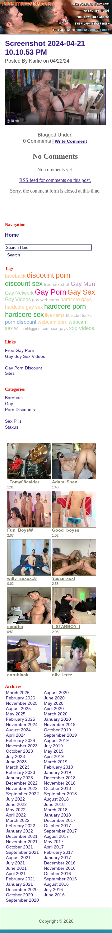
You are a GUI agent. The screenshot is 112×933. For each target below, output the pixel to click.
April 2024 (16, 735)
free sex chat (56, 284)
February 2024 (20, 740)
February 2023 (20, 772)
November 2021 (22, 841)
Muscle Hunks (79, 315)
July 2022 (15, 799)
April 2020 (54, 708)
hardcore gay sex (24, 307)
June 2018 (54, 804)
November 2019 (60, 724)
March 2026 (18, 692)
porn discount (20, 322)
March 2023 (18, 767)
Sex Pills (13, 421)
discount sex (24, 283)
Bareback (14, 397)
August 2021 (18, 857)
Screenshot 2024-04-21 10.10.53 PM (45, 47)
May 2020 (53, 703)
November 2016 (60, 868)
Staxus (11, 427)
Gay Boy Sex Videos (25, 356)
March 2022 (18, 820)
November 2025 (22, 703)
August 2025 (18, 708)
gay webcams (45, 299)
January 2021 (19, 884)
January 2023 (19, 777)
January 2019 (57, 772)
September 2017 (60, 830)
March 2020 (56, 713)
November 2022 (22, 788)
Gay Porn (50, 292)
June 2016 (54, 894)
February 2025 (20, 719)
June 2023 (16, 761)
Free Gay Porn (19, 350)
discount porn (48, 275)
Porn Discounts (20, 409)
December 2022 (22, 783)
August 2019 (56, 740)
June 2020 (54, 697)
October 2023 (19, 751)
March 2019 (56, 761)
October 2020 (19, 894)
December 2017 (60, 820)
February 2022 (20, 825)
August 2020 (56, 692)
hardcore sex (24, 314)
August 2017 (56, 836)
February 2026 (20, 697)
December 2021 (22, 836)
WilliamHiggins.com (31, 328)
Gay (9, 403)
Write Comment (71, 141)
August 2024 (18, 729)
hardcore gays (76, 299)
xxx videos (81, 328)
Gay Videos (18, 299)
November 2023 (22, 745)
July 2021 (15, 862)
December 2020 (22, 889)
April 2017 (54, 846)
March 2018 (56, 809)
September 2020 (22, 900)
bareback (15, 276)
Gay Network (19, 293)
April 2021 (16, 873)
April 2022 (16, 814)
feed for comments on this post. (55, 180)
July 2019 (53, 745)
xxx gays (59, 328)
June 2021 (16, 868)
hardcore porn (65, 306)
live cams (55, 315)
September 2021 (22, 852)
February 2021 (20, 878)
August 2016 (56, 884)
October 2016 (57, 873)
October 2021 (19, 846)
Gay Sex (81, 292)
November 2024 (22, 724)
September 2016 (60, 878)
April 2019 (54, 756)
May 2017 (53, 841)
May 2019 (53, 751)
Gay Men (83, 284)
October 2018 (57, 788)
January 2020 (57, 719)
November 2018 (60, 783)
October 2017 (57, 825)
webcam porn (53, 322)
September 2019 (60, 735)
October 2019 (57, 729)
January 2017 (57, 857)
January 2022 (19, 830)
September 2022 (22, 793)
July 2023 (15, 756)
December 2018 (60, 777)
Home (12, 235)
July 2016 (53, 889)
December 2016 (60, 862)
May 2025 (16, 713)
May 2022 (16, 809)
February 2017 (58, 852)
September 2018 (60, 793)
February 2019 (58, 767)
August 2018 (56, 799)
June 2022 (16, 804)
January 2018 (57, 814)
